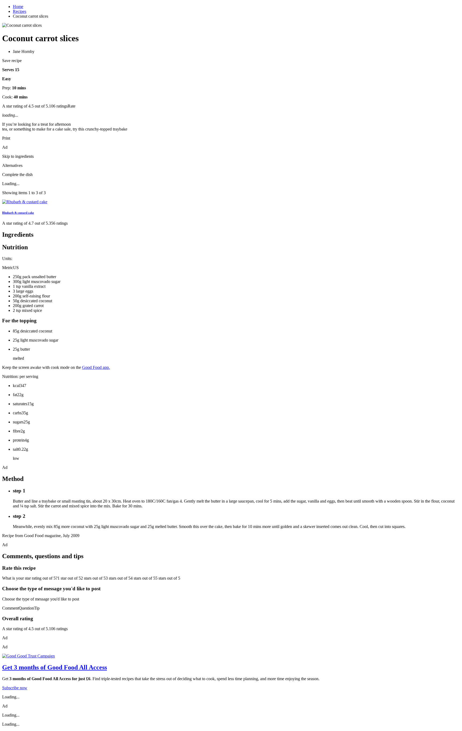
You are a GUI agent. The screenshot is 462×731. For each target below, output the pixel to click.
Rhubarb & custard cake (18, 212)
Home (18, 6)
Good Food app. (96, 367)
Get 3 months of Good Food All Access (54, 667)
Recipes (19, 11)
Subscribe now (14, 688)
